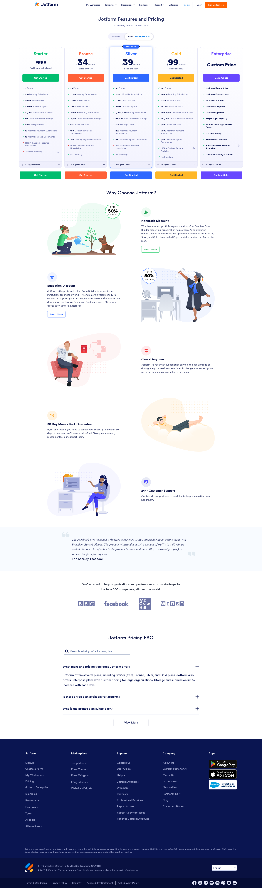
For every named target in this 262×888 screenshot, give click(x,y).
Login (199, 4)
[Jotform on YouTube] (229, 883)
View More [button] (131, 722)
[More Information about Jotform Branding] (58, 152)
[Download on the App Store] (223, 774)
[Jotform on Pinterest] (223, 883)
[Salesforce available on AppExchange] (223, 784)
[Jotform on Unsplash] (235, 883)
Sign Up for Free (216, 4)
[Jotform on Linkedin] (206, 883)
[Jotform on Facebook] (194, 883)
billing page (158, 371)
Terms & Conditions (36, 882)
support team (75, 436)
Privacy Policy (59, 882)
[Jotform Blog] (217, 883)
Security (77, 882)
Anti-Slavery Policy (128, 882)
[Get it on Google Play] (223, 764)
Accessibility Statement (100, 882)
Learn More (150, 249)
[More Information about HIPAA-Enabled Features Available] (194, 148)
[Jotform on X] (200, 883)
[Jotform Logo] (46, 4)
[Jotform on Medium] (212, 883)
